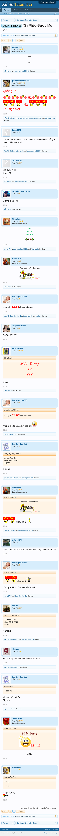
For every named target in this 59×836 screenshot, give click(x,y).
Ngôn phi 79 (8, 390)
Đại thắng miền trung (21, 191)
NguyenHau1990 (19, 326)
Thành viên (17, 10)
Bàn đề (15, 606)
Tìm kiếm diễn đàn (9, 13)
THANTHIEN (17, 719)
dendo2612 (16, 130)
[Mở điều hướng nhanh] (56, 20)
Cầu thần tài (17, 161)
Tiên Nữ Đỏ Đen (9, 118)
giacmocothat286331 (22, 71)
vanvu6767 (16, 259)
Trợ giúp (55, 829)
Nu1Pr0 (6, 316)
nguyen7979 (8, 249)
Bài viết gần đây (23, 13)
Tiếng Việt (4, 829)
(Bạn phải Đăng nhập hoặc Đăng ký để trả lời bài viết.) (39, 808)
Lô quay (15, 649)
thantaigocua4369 (35, 118)
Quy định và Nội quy (51, 833)
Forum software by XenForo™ (11, 833)
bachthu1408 (27, 316)
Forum (6, 10)
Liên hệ (47, 829)
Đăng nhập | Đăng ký (47, 2)
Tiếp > (22, 40)
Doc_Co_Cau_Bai (22, 118)
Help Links (29, 10)
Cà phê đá (16, 219)
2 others (38, 316)
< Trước (5, 40)
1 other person (50, 118)
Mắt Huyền (7, 71)
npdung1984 (17, 47)
